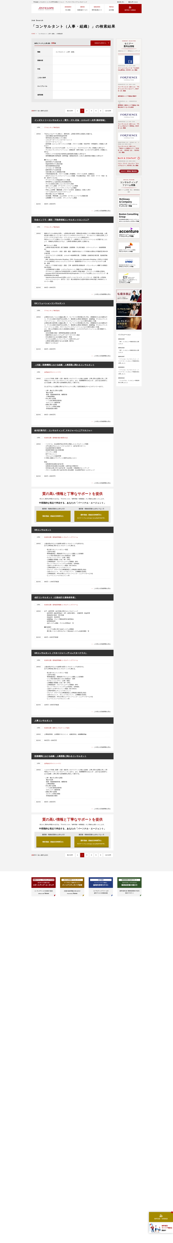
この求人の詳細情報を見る (102, 210)
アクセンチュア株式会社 (52, 127)
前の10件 (70, 111)
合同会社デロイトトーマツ (52, 372)
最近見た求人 (120, 2)
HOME (33, 33)
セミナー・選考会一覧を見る (129, 171)
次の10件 (108, 111)
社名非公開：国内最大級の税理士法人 (56, 437)
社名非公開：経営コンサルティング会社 (56, 728)
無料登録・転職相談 (130, 10)
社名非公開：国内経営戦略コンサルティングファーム (61, 537)
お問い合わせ (134, 2)
